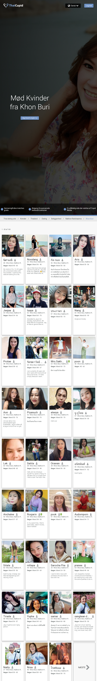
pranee (78, 565)
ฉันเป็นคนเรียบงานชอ (34, 421)
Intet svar (54, 421)
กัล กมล (55, 260)
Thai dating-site (10, 219)
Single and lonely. (80, 319)
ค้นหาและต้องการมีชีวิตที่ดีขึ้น (36, 626)
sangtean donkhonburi (82, 616)
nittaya (31, 565)
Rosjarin (32, 514)
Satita (30, 463)
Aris (77, 259)
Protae (7, 361)
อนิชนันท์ (80, 464)
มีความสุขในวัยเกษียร (58, 370)
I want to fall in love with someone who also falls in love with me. (59, 575)
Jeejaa (7, 310)
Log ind (89, 6)
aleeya (54, 412)
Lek (5, 463)
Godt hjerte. (78, 473)
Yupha (30, 616)
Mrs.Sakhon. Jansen (57, 361)
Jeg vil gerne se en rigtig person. (11, 626)
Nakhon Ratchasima (74, 219)
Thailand (34, 219)
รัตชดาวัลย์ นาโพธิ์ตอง (35, 362)
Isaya (30, 310)
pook (53, 514)
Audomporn (81, 514)
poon (77, 361)
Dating (44, 219)
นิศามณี (7, 260)
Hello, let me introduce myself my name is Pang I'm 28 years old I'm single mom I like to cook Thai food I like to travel (36, 474)
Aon (5, 412)
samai (54, 616)
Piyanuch (32, 412)
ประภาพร (56, 311)
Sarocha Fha (58, 565)
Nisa (30, 667)
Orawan (55, 463)
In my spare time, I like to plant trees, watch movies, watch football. (35, 524)
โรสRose (56, 668)
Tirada (7, 616)
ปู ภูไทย (79, 413)
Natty (6, 667)
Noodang (32, 259)
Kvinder (23, 219)
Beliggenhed (56, 219)
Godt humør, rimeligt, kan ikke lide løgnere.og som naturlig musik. (11, 575)
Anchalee (8, 514)
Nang (78, 310)
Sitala (6, 565)
